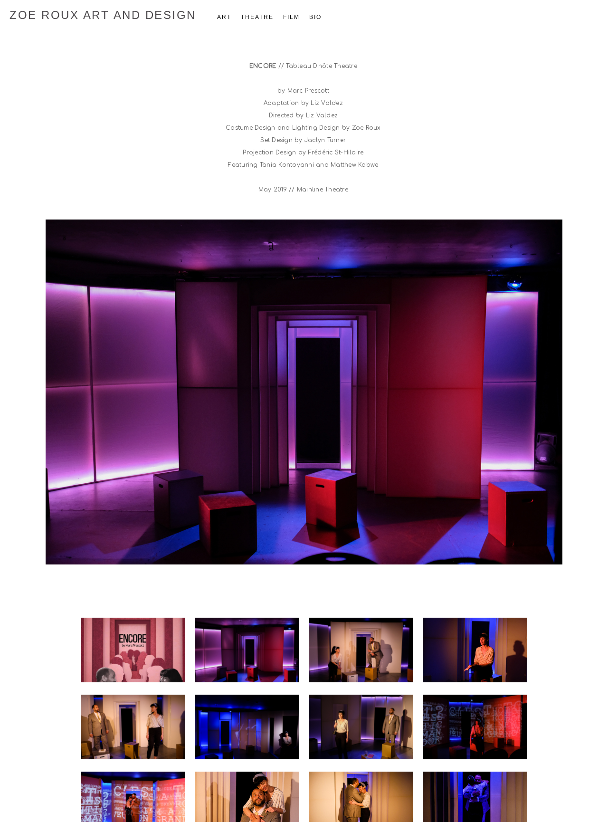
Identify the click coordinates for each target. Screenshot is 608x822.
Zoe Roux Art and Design (103, 15)
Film (291, 17)
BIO (315, 17)
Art (224, 17)
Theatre (257, 17)
